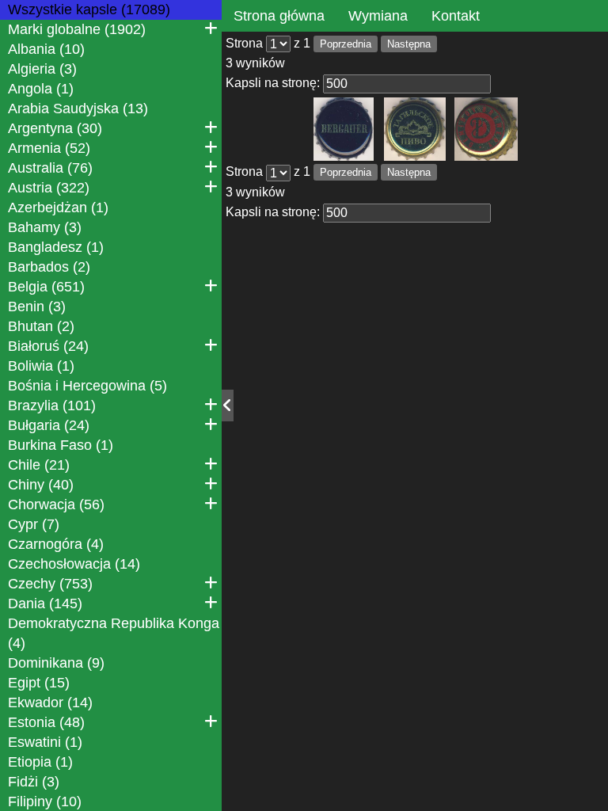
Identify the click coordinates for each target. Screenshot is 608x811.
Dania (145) (45, 603)
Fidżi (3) (33, 782)
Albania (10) (46, 49)
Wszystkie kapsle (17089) (89, 9)
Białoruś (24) (48, 346)
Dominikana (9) (56, 663)
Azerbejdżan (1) (58, 207)
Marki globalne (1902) (77, 29)
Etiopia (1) (40, 762)
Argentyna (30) (55, 128)
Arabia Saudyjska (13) (78, 108)
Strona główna (279, 16)
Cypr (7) (33, 524)
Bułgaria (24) (48, 425)
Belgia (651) (46, 287)
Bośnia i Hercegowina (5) (87, 386)
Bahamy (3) (45, 227)
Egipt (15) (39, 683)
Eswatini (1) (45, 742)
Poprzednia (345, 44)
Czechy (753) (50, 584)
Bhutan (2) (41, 326)
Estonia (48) (46, 722)
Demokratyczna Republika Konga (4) (113, 633)
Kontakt (455, 16)
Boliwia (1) (41, 366)
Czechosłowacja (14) (74, 564)
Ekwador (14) (50, 702)
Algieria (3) (42, 69)
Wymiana (378, 16)
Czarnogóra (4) (56, 544)
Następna (409, 44)
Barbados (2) (49, 267)
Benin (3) (37, 306)
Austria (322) (48, 188)
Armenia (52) (49, 148)
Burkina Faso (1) (60, 445)
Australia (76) (50, 168)
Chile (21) (39, 465)
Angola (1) (41, 89)
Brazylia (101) (52, 405)
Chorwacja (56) (56, 504)
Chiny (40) (41, 485)
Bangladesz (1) (56, 247)
